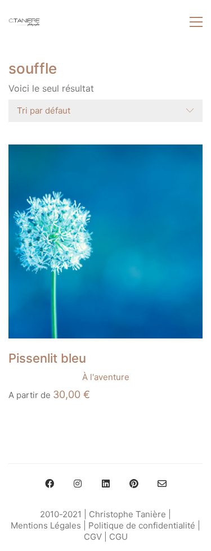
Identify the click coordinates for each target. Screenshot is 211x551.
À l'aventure (105, 377)
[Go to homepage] (24, 21)
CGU (118, 536)
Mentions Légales (46, 525)
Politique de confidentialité (141, 525)
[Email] (162, 483)
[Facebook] (49, 483)
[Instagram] (77, 483)
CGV (93, 536)
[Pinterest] (134, 483)
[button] (196, 22)
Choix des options (44, 377)
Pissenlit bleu (47, 358)
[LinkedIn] (106, 483)
